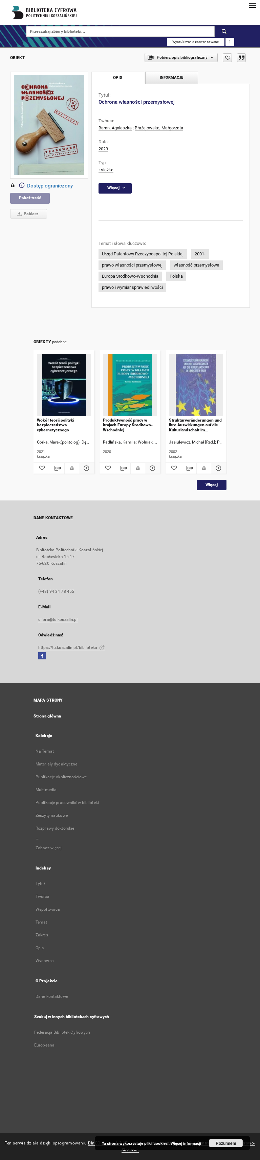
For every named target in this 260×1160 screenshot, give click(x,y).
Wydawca (45, 960)
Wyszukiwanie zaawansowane (195, 42)
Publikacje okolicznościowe (61, 777)
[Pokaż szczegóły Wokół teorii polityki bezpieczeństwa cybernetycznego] (85, 468)
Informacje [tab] (171, 77)
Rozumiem (226, 1143)
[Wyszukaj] (224, 31)
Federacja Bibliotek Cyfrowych (62, 1032)
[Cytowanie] (241, 57)
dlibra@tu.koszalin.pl (58, 619)
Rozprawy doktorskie (55, 828)
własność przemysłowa (196, 265)
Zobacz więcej (49, 848)
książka (106, 169)
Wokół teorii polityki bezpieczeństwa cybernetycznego (55, 425)
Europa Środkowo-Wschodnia (130, 276)
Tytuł (40, 883)
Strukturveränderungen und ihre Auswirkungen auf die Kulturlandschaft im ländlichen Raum (195, 425)
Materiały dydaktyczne (57, 764)
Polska (176, 276)
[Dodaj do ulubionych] (227, 57)
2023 (103, 148)
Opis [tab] (117, 77)
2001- (200, 253)
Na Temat (45, 751)
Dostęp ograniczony (50, 186)
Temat (41, 922)
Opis (40, 947)
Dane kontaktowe (52, 996)
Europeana (44, 1045)
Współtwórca (48, 909)
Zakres (42, 935)
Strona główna (47, 716)
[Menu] (252, 5)
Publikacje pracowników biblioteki (67, 802)
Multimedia (46, 789)
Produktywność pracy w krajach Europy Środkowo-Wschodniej (128, 425)
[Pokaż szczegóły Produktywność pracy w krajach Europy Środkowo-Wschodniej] (151, 468)
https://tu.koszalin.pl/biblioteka (68, 647)
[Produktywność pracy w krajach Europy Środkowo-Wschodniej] (130, 385)
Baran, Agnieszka (115, 127)
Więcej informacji (186, 1143)
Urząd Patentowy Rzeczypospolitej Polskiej (142, 253)
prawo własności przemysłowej (132, 265)
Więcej (211, 484)
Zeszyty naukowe (52, 815)
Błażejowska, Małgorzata (159, 127)
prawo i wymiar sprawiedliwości (132, 287)
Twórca (42, 896)
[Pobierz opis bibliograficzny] (56, 468)
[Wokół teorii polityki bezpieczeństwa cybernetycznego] (64, 385)
